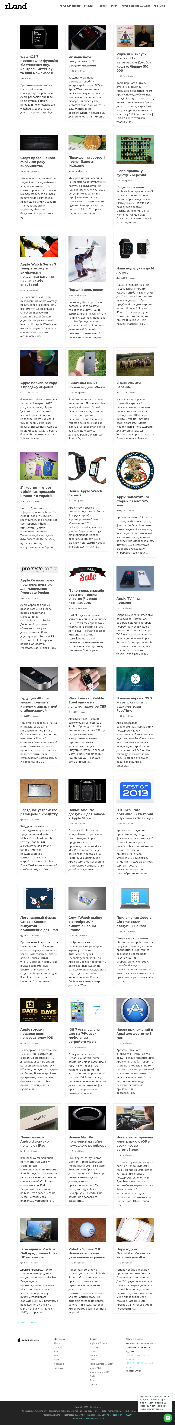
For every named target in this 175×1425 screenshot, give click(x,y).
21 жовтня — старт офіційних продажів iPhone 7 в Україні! (37, 492)
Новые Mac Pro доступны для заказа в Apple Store (86, 814)
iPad (56, 1351)
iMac (56, 1355)
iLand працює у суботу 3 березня (131, 173)
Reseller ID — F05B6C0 (121, 1415)
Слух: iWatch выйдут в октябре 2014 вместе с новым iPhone (86, 924)
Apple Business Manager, (83, 1418)
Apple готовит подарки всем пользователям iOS (36, 1034)
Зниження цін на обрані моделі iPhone (86, 385)
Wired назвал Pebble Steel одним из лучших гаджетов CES (87, 702)
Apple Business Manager (136, 6)
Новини (102, 6)
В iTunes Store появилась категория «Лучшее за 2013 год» (134, 814)
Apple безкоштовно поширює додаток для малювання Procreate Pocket (37, 586)
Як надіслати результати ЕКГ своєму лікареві (82, 61)
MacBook (58, 1347)
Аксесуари (59, 1363)
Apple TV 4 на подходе (128, 601)
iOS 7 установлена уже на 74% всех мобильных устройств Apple (84, 1036)
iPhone (57, 1343)
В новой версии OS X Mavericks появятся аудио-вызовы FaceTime (134, 704)
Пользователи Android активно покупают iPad (34, 1141)
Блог (92, 1380)
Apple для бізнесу (70, 6)
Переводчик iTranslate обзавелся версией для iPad (133, 1253)
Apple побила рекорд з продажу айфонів (38, 385)
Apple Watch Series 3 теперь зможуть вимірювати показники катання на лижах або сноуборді (38, 274)
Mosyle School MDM (99, 1372)
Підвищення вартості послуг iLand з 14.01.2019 (86, 162)
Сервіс (93, 1351)
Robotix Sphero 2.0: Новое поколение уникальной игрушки (86, 1253)
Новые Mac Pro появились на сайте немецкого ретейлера (87, 1141)
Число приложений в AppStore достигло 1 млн (134, 1034)
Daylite (93, 1376)
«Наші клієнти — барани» (130, 385)
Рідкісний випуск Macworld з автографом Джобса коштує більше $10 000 (133, 62)
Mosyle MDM (96, 1367)
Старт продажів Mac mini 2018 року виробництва (37, 162)
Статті (114, 6)
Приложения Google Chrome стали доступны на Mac (133, 922)
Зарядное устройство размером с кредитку (39, 812)
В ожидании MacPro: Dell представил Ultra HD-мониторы (38, 1253)
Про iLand (159, 6)
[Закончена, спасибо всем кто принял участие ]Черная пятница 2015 (86, 597)
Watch (56, 1359)
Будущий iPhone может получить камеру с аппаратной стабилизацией (38, 704)
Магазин (89, 6)
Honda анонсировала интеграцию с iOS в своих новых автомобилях (134, 1143)
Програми (59, 1367)
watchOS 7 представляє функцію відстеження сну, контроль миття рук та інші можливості (39, 65)
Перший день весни (85, 290)
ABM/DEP (99, 1418)
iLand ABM (106, 1415)
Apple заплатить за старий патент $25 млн (132, 501)
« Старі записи (27, 1322)
